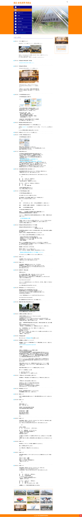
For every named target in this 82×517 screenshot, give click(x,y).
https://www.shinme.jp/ (24, 329)
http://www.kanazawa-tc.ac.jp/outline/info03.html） (40, 318)
